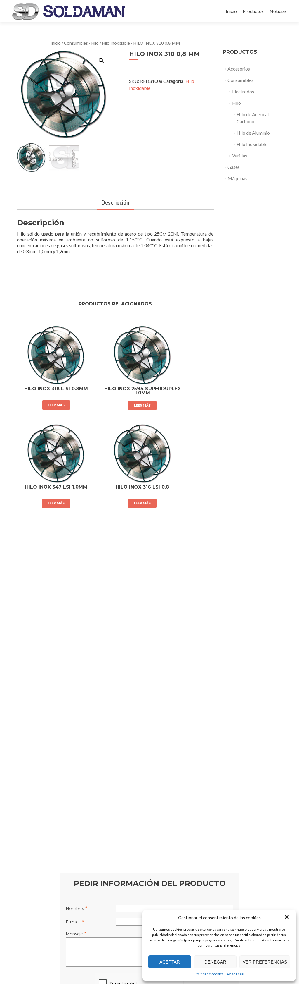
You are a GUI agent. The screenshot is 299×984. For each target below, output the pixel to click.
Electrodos (243, 91)
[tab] (115, 203)
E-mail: (73, 922)
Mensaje (74, 934)
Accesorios (238, 68)
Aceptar (169, 961)
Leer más (56, 405)
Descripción (115, 202)
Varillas (239, 155)
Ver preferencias (265, 961)
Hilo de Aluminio (253, 132)
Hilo (95, 43)
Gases (233, 167)
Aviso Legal (235, 974)
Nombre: (75, 908)
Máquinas (237, 178)
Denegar (215, 961)
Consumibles (76, 43)
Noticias (278, 11)
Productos (253, 11)
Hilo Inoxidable (116, 43)
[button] (286, 917)
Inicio (231, 11)
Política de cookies (209, 974)
